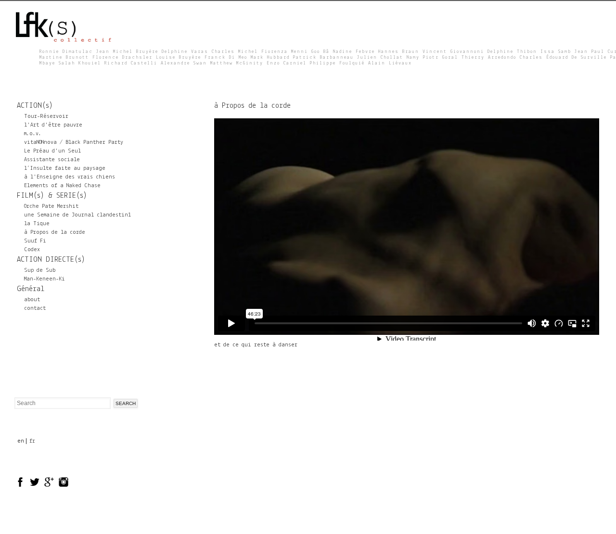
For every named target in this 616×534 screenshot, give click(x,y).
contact (35, 308)
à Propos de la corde (54, 232)
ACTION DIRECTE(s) (51, 260)
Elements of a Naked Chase (62, 186)
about (32, 300)
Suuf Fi (35, 241)
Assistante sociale (52, 160)
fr (32, 441)
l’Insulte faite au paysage (64, 168)
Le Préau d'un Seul (52, 151)
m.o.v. (32, 134)
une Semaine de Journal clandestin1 (77, 215)
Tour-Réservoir (46, 116)
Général (30, 289)
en (20, 441)
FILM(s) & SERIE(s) (52, 196)
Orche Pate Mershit (51, 206)
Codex (32, 250)
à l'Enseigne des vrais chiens (69, 177)
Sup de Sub (39, 270)
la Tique (37, 224)
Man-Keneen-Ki (44, 279)
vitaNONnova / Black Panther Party (73, 142)
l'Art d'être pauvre (53, 125)
